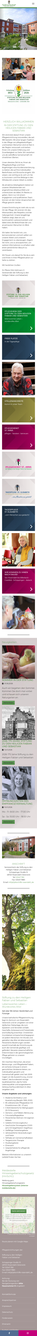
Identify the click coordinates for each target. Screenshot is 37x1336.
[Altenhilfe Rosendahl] (9, 4)
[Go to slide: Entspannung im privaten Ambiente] (22, 47)
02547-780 (20, 877)
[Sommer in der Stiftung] (18, 662)
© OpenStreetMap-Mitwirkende (17, 1234)
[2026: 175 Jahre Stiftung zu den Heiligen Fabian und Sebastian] (18, 723)
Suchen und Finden (10, 1330)
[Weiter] (35, 29)
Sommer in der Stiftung (17, 680)
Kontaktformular (9, 1294)
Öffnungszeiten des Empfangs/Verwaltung (17, 802)
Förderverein (7, 1318)
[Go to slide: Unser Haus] (14, 47)
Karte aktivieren (18, 1211)
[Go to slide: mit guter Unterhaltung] (18, 47)
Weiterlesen (8, 703)
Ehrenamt (6, 1324)
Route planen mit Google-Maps (15, 1242)
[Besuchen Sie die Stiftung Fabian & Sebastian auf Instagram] (27, 1333)
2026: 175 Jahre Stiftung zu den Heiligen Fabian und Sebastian (17, 744)
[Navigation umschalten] (33, 3)
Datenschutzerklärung (19, 1220)
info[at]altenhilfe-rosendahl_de (21, 882)
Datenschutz (7, 1312)
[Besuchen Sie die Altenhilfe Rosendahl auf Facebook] (9, 1333)
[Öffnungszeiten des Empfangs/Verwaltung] (18, 783)
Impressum (7, 1306)
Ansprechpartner (9, 1300)
